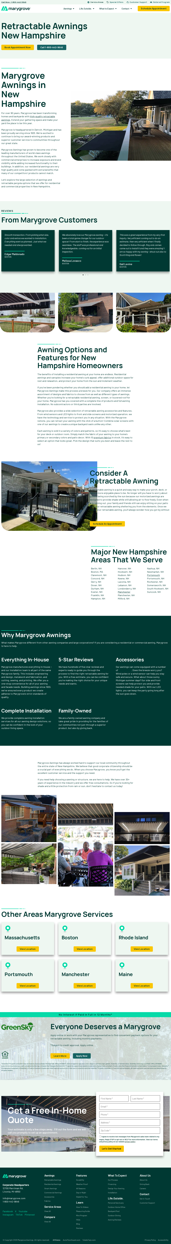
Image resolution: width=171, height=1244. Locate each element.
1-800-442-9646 (11, 1201)
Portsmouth (153, 575)
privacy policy (130, 1142)
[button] (85, 274)
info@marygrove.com (14, 1198)
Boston (70, 937)
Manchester (124, 591)
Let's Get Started (111, 1148)
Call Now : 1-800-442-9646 (13, 2)
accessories (124, 670)
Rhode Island (133, 937)
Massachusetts (22, 937)
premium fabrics (102, 437)
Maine (126, 974)
